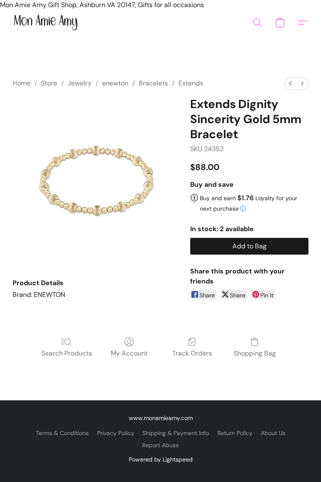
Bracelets (153, 83)
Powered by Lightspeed (161, 459)
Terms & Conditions (62, 433)
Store (49, 83)
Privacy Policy (115, 433)
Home (22, 83)
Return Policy (234, 433)
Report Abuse (160, 445)
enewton (115, 83)
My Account (129, 353)
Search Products (66, 353)
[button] (45, 22)
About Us (273, 433)
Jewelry (80, 83)
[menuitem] (290, 83)
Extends (190, 83)
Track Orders (192, 353)
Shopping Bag (255, 353)
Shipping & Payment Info (176, 433)
